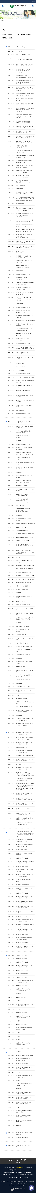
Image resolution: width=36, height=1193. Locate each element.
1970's (4, 38)
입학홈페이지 (12, 1160)
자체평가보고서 (27, 1172)
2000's (17, 35)
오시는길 (4, 1167)
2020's (4, 35)
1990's (23, 35)
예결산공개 (11, 1167)
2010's (10, 35)
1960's (10, 38)
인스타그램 (19, 1160)
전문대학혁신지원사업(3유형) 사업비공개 (18, 1177)
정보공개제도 (29, 1167)
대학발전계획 (4, 1175)
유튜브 (25, 1160)
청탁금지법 (10, 1175)
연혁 (12, 20)
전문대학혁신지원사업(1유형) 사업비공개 (25, 1175)
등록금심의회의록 (22, 1170)
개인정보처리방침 (20, 1167)
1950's (17, 38)
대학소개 (2, 20)
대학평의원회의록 (12, 1170)
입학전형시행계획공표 (9, 1172)
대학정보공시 (19, 1172)
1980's (29, 35)
